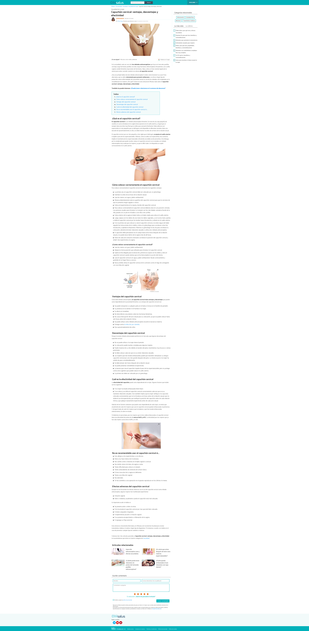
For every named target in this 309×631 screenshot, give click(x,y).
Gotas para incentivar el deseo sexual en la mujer (186, 61)
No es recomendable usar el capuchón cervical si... (131, 109)
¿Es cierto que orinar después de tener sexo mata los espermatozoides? (163, 552)
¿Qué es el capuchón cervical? (125, 97)
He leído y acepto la (123, 600)
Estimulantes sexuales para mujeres (185, 43)
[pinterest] (120, 622)
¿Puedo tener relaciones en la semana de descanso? (148, 88)
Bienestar (178, 21)
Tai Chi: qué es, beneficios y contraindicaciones (183, 56)
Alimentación (180, 17)
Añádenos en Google (165, 60)
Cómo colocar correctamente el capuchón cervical (131, 99)
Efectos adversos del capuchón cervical (128, 112)
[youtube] (117, 622)
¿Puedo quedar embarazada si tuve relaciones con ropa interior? (162, 564)
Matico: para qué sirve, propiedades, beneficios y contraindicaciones (185, 47)
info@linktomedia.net (156, 609)
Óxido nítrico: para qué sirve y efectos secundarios (185, 31)
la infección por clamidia (131, 324)
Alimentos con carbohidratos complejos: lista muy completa (186, 51)
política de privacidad (127, 600)
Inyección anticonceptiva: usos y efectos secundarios (133, 551)
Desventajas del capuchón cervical (127, 104)
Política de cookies (173, 629)
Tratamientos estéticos (189, 21)
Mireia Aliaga (120, 21)
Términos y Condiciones (151, 629)
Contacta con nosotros (140, 629)
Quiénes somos (130, 629)
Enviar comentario (163, 601)
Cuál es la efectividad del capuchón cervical (129, 107)
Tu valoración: (131, 597)
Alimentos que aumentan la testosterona (186, 40)
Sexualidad (125, 6)
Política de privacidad (162, 629)
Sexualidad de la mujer (133, 6)
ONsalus (113, 6)
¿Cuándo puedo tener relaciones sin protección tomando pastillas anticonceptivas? (132, 565)
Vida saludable (119, 6)
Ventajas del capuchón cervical (125, 102)
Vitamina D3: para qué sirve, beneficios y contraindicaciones (186, 36)
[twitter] (114, 622)
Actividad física (190, 17)
